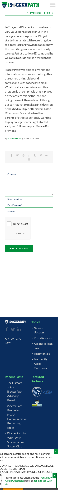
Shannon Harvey (14, 138)
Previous (35, 12)
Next (47, 12)
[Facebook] (7, 329)
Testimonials (42, 353)
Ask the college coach (43, 346)
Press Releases (43, 338)
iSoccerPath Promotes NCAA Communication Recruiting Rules (17, 416)
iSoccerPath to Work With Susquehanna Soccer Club (16, 439)
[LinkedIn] (19, 329)
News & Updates (39, 330)
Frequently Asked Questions (41, 363)
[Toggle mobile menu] (53, 5)
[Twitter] (13, 329)
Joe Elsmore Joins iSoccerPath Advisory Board (14, 391)
